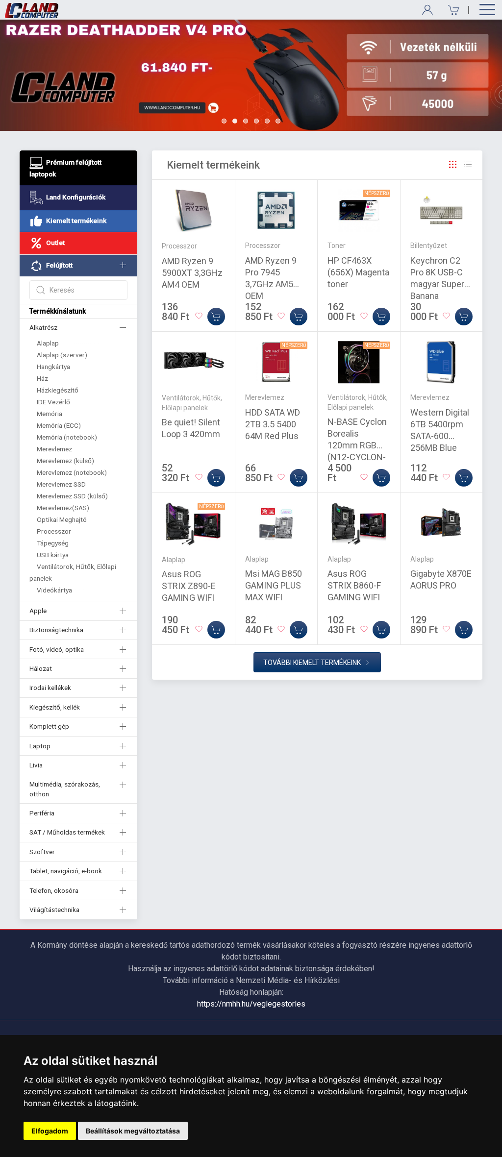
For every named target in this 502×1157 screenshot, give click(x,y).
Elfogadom (49, 1131)
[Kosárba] (216, 316)
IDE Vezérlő (53, 402)
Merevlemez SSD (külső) (72, 496)
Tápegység (53, 543)
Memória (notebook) (67, 437)
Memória (49, 414)
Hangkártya (53, 366)
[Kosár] (450, 10)
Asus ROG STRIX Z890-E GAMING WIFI (189, 586)
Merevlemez (54, 449)
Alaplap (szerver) (62, 355)
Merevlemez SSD (61, 484)
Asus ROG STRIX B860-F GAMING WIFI (354, 585)
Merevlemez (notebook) (72, 472)
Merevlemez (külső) (65, 461)
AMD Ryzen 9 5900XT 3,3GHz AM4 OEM (192, 273)
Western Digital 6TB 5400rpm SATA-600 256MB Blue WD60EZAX (439, 436)
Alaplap (48, 343)
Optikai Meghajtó (62, 519)
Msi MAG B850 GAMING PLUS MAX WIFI (273, 585)
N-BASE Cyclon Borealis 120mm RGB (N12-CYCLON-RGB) (357, 445)
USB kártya (53, 555)
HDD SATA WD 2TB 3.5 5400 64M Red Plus (272, 424)
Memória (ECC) (59, 425)
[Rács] (453, 165)
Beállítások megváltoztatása (133, 1131)
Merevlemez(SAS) (63, 508)
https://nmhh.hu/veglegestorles (251, 1004)
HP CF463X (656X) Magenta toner (358, 272)
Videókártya (54, 590)
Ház (42, 378)
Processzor (54, 531)
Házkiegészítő (57, 390)
